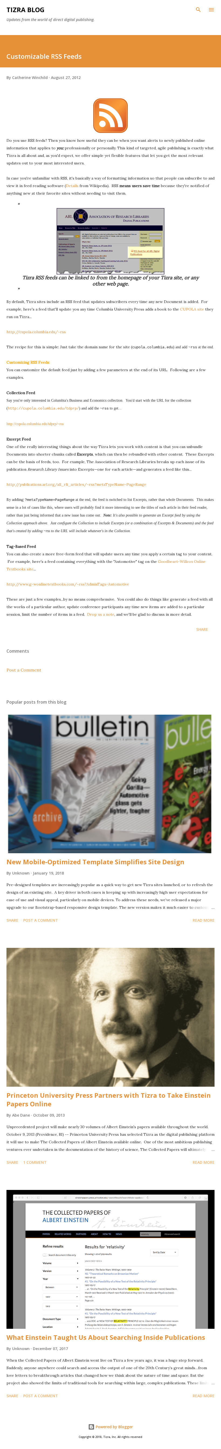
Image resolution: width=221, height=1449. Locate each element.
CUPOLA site (192, 309)
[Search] (198, 9)
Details (72, 185)
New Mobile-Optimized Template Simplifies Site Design (95, 861)
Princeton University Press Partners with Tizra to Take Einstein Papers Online (108, 1099)
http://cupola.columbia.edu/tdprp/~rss (35, 424)
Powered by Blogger (114, 1426)
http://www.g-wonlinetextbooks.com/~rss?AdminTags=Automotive (67, 584)
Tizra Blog (25, 9)
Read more (204, 920)
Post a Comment (23, 670)
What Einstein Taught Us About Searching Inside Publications (105, 1337)
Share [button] (202, 629)
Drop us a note (100, 614)
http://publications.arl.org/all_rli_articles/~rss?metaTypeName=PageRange (76, 484)
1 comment (35, 1162)
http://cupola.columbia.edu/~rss (36, 331)
